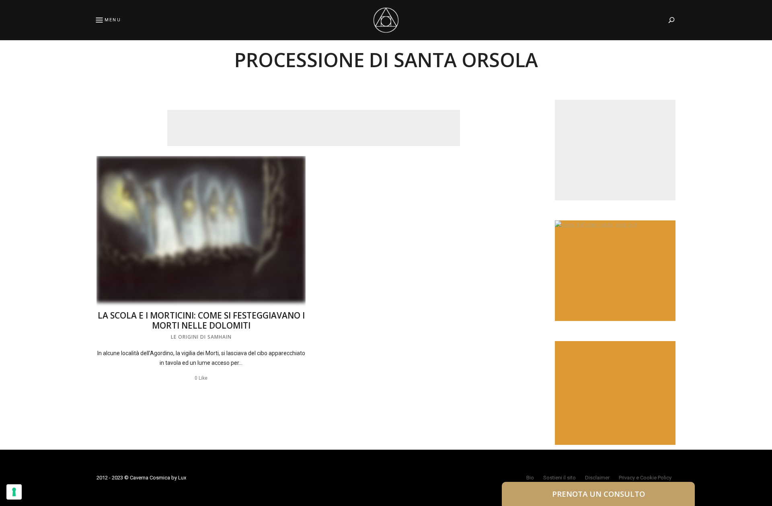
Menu (113, 20)
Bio (530, 478)
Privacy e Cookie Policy (645, 478)
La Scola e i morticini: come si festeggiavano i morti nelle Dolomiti (201, 320)
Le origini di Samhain (201, 336)
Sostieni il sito (559, 478)
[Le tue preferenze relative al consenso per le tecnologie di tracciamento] (14, 492)
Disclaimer (597, 478)
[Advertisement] (313, 128)
